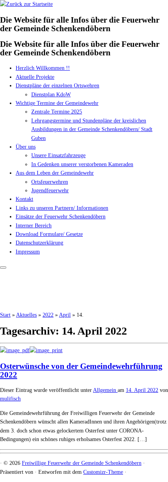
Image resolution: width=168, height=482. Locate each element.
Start (5, 315)
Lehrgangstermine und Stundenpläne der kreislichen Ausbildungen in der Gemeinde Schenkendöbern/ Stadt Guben (91, 129)
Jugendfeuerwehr (50, 190)
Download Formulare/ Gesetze (49, 234)
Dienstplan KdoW (51, 94)
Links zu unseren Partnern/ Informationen (62, 208)
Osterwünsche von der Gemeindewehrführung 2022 (81, 370)
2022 (48, 315)
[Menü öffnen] (3, 267)
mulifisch (10, 399)
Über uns (26, 147)
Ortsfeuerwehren (49, 182)
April (65, 315)
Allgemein (105, 390)
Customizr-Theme (103, 472)
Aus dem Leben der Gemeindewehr (55, 173)
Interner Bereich (34, 226)
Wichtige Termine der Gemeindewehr (57, 103)
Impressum (28, 252)
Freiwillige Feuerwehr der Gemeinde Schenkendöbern (81, 463)
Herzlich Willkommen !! (43, 68)
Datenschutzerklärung (39, 243)
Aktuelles (26, 315)
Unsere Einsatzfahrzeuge (58, 155)
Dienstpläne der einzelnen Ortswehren (57, 86)
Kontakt (24, 199)
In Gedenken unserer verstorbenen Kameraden (82, 164)
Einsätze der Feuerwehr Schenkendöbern (60, 217)
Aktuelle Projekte (35, 77)
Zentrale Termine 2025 (56, 112)
